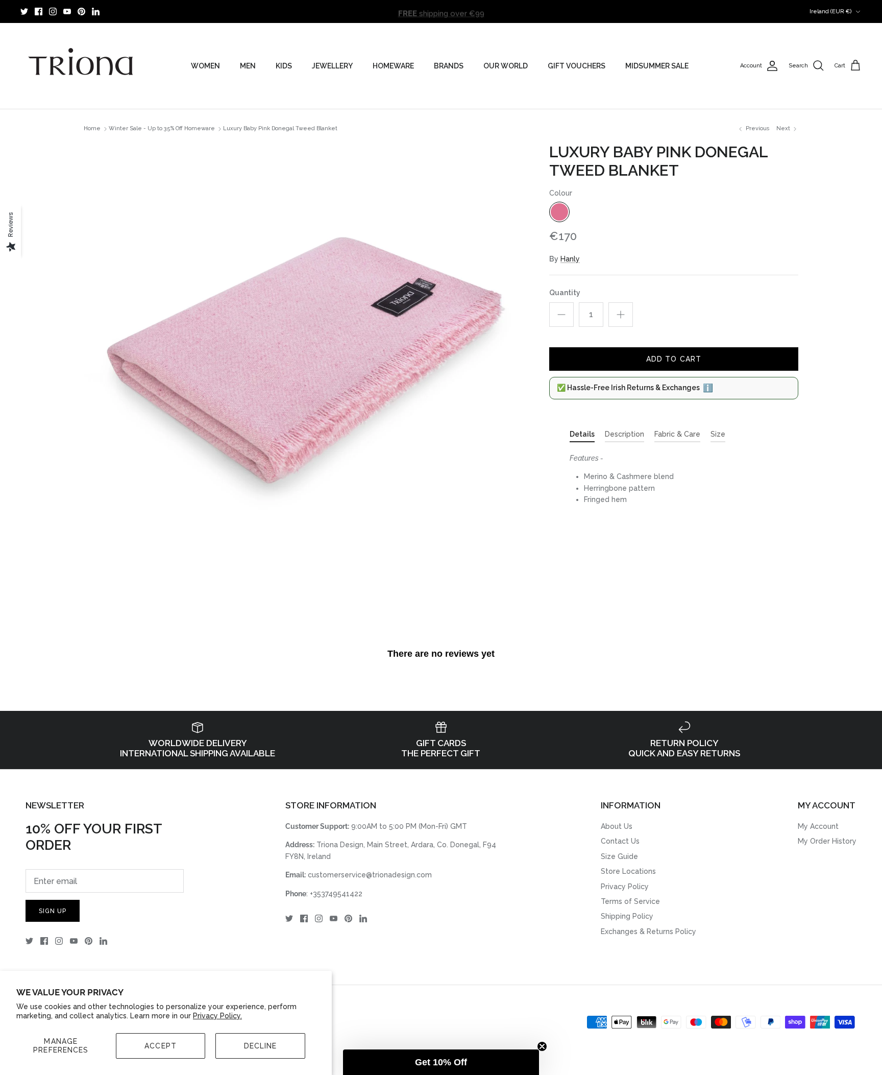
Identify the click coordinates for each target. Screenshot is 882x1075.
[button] (441, 1062)
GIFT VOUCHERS (576, 66)
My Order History (827, 841)
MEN (248, 66)
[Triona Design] (81, 66)
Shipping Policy (627, 916)
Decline (260, 1046)
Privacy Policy (625, 886)
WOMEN (205, 66)
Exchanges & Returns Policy (648, 931)
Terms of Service (630, 901)
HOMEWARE (393, 66)
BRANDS (448, 66)
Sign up (52, 911)
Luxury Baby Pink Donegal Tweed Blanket (280, 129)
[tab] (582, 436)
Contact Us (620, 841)
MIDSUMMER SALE (657, 66)
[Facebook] (38, 11)
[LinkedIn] (96, 11)
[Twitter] (24, 11)
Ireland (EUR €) (831, 11)
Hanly (570, 259)
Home (92, 129)
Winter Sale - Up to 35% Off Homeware (162, 129)
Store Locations (628, 871)
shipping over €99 (441, 11)
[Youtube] (67, 11)
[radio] (559, 212)
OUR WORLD (505, 66)
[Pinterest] (81, 11)
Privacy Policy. (217, 1016)
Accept (160, 1046)
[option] (305, 364)
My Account (818, 826)
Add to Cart (673, 359)
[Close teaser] (542, 1046)
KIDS (284, 66)
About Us (616, 826)
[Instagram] (53, 11)
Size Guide (619, 856)
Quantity (564, 293)
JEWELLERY (332, 66)
